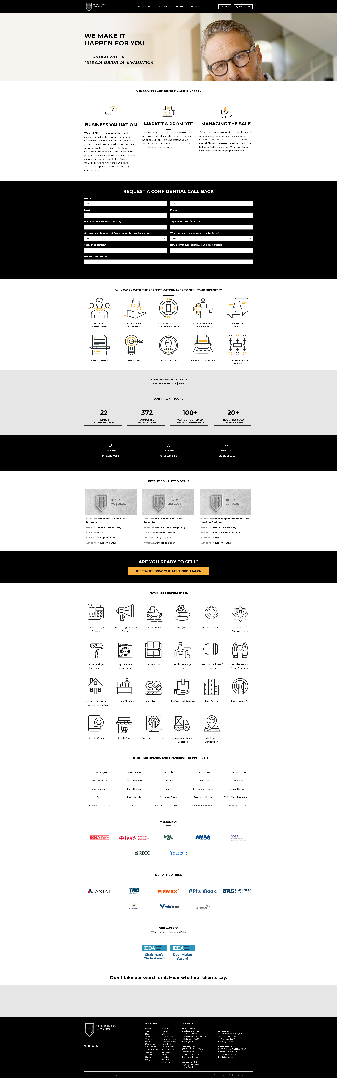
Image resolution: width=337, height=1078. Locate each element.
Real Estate (211, 701)
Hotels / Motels (125, 701)
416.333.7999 (245, 7)
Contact (149, 1054)
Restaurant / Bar (240, 701)
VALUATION (164, 6)
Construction (168, 1046)
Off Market (150, 1046)
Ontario (165, 1031)
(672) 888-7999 (191, 1064)
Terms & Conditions (153, 1075)
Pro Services (168, 1049)
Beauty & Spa (182, 627)
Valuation (149, 1039)
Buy (147, 1034)
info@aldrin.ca (191, 1041)
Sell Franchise (152, 1049)
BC (163, 1034)
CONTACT (194, 6)
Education (154, 664)
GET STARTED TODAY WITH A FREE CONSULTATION (168, 571)
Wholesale (167, 1062)
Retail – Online (96, 738)
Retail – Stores (125, 738)
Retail (164, 1054)
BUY (150, 6)
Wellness (166, 1059)
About (148, 1052)
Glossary (149, 1057)
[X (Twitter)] (89, 1046)
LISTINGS (225, 7)
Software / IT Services (154, 738)
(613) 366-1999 (228, 1039)
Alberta (165, 1028)
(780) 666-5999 (228, 1054)
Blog (147, 1059)
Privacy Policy (139, 1075)
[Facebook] (85, 1046)
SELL (140, 6)
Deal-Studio (248, 1075)
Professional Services (183, 701)
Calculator (150, 1044)
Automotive (154, 627)
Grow (147, 1036)
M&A (147, 1041)
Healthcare (167, 1044)
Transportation (169, 1041)
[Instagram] (97, 1046)
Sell (147, 1031)
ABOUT (179, 6)
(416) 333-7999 (191, 1039)
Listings (148, 1028)
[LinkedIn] (93, 1046)
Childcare (166, 1057)
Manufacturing (154, 701)
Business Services (211, 627)
